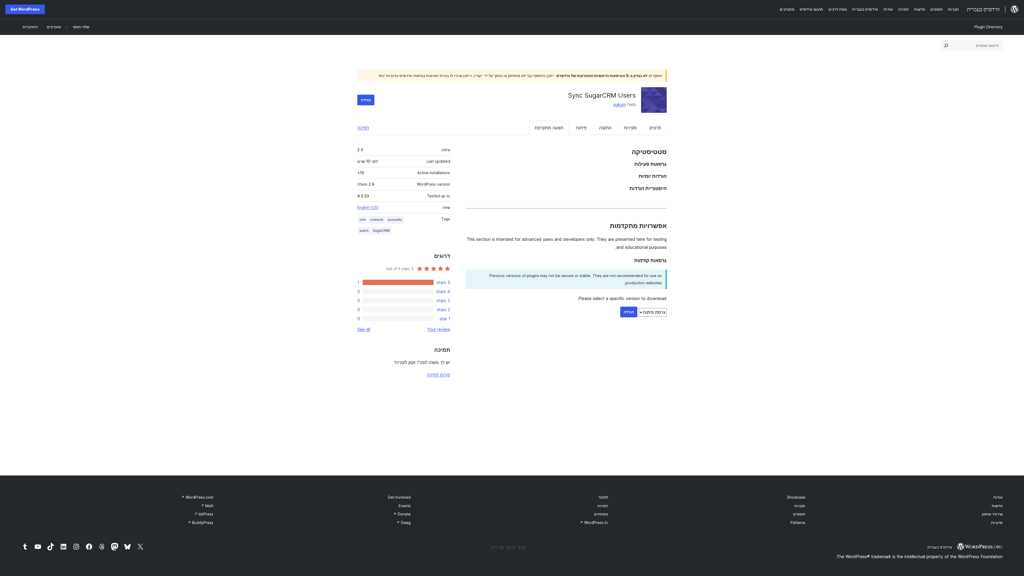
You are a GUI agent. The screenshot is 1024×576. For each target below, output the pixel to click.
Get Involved (399, 497)
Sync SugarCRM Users (602, 95)
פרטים (655, 127)
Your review (438, 329)
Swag (403, 522)
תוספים (799, 514)
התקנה (605, 127)
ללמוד (603, 497)
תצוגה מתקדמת (549, 127)
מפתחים (601, 514)
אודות (998, 497)
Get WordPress (25, 9)
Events (405, 505)
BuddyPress (200, 522)
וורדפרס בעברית (939, 547)
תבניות (799, 505)
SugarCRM (381, 231)
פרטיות (997, 522)
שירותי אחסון (992, 514)
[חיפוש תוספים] (946, 45)
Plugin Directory (988, 27)
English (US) (368, 207)
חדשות (997, 505)
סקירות (630, 127)
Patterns (797, 522)
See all (363, 329)
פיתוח (581, 127)
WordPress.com (197, 497)
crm (362, 220)
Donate (402, 514)
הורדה (366, 100)
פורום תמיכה (438, 374)
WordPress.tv (594, 522)
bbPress (203, 514)
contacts (376, 220)
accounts (395, 220)
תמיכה (363, 127)
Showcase (796, 497)
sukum (620, 104)
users (364, 231)
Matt (207, 505)
